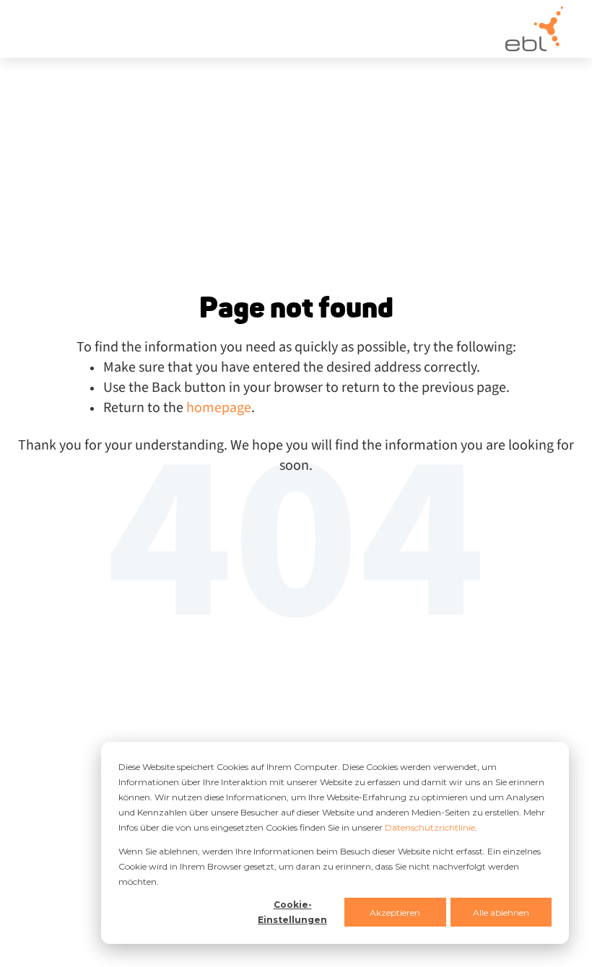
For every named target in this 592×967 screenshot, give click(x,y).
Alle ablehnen (501, 912)
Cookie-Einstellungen (292, 912)
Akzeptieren (395, 912)
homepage (218, 408)
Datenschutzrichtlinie (430, 827)
